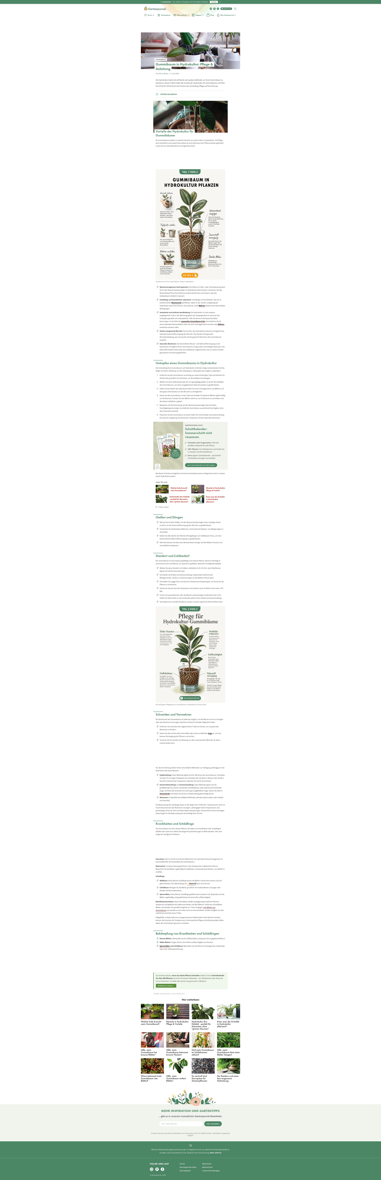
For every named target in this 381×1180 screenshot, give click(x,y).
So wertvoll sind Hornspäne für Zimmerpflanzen (199, 1078)
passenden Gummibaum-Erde (193, 321)
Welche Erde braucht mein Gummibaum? (151, 1022)
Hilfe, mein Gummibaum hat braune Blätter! (149, 1052)
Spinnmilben (165, 946)
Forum (150, 15)
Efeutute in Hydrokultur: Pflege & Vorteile (177, 1022)
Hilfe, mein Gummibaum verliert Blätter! (176, 1078)
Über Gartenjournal (227, 15)
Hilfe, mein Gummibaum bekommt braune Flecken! (177, 1052)
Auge (210, 733)
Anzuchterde (165, 794)
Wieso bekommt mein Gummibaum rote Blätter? (151, 1078)
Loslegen (214, 2)
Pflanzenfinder (182, 15)
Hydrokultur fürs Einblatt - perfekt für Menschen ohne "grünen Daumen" (179, 499)
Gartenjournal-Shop (188, 1167)
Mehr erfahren (216, 1153)
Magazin (198, 15)
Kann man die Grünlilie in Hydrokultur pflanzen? (215, 499)
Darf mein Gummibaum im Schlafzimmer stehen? (203, 1052)
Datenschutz (207, 1167)
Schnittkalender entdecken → (166, 986)
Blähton (202, 306)
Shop (212, 15)
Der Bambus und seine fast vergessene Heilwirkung (228, 1078)
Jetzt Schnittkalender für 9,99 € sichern (201, 465)
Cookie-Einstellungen (211, 1171)
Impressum (206, 1164)
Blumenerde (176, 303)
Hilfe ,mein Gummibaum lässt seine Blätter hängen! (228, 1052)
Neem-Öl (192, 884)
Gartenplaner (165, 15)
